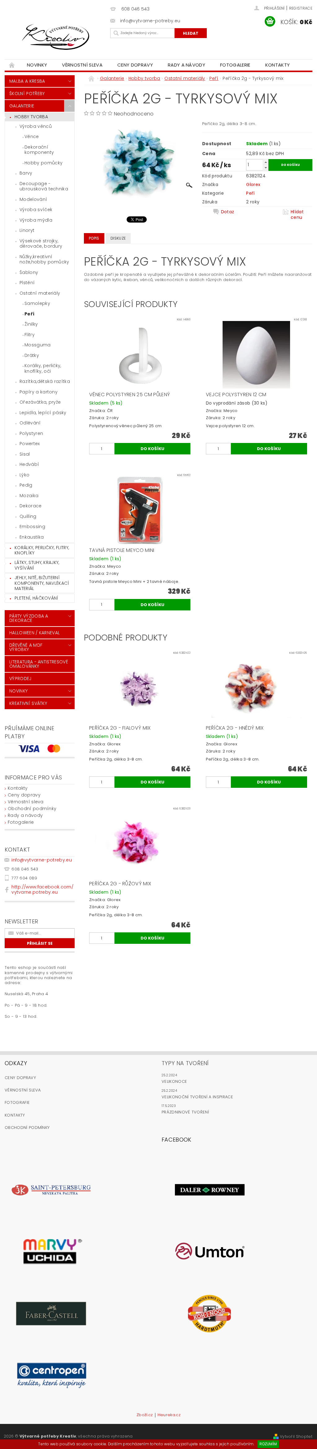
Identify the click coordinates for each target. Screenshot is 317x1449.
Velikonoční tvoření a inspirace (197, 1097)
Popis (94, 238)
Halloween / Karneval (34, 633)
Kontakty (277, 65)
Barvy (26, 173)
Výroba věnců (36, 126)
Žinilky (31, 324)
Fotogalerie (235, 65)
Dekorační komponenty (39, 150)
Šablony (29, 272)
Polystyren (31, 433)
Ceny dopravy (135, 65)
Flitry (29, 335)
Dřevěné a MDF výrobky (25, 647)
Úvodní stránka (12, 64)
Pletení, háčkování (37, 598)
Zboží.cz (145, 1415)
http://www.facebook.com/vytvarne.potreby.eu (42, 889)
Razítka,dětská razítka (45, 381)
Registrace (300, 8)
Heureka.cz (169, 1415)
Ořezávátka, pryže (40, 402)
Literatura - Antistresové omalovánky (38, 664)
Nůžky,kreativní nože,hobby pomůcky (44, 259)
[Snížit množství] (265, 168)
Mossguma (37, 345)
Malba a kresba (27, 81)
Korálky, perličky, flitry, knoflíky (42, 550)
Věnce (31, 136)
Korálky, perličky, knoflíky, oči (42, 368)
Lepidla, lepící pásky (43, 413)
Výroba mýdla (36, 220)
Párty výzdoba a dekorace (28, 618)
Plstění (27, 283)
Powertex (30, 443)
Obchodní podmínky (32, 808)
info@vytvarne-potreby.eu (41, 860)
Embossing (32, 526)
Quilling (28, 516)
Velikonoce (174, 1081)
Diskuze (118, 238)
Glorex (253, 184)
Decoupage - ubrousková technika (44, 186)
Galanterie (21, 106)
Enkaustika (32, 537)
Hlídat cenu (297, 214)
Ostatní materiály (40, 293)
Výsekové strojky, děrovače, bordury (41, 243)
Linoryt (27, 230)
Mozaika (29, 495)
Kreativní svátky (28, 703)
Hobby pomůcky (43, 163)
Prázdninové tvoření (185, 1112)
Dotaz (227, 212)
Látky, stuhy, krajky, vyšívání (37, 565)
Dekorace (31, 506)
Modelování (33, 199)
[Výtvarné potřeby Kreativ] (56, 37)
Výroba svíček (36, 209)
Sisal (25, 454)
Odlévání (30, 423)
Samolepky (37, 303)
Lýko (24, 475)
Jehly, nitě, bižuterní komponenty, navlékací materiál (42, 583)
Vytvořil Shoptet (296, 1436)
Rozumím (268, 1444)
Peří (29, 314)
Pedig (26, 485)
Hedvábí (29, 464)
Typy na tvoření (185, 1063)
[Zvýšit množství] (265, 162)
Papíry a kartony (39, 392)
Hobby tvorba (31, 117)
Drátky (31, 355)
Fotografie (17, 1102)
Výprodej (20, 678)
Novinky (37, 65)
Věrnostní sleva (82, 65)
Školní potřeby (27, 93)
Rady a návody (186, 65)
